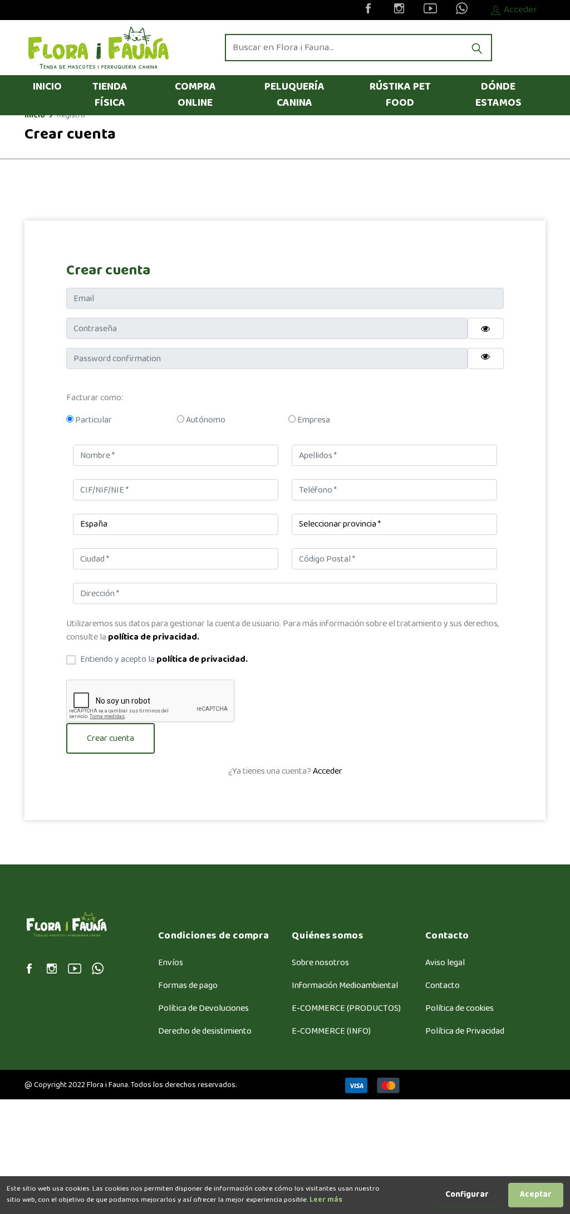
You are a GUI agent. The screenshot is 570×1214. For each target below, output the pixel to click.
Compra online (195, 95)
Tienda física (109, 95)
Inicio (47, 87)
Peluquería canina (294, 95)
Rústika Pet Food (400, 95)
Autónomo (204, 420)
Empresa (313, 420)
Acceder (327, 771)
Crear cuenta (110, 738)
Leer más (325, 1200)
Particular (92, 420)
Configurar (467, 1195)
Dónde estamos (498, 95)
